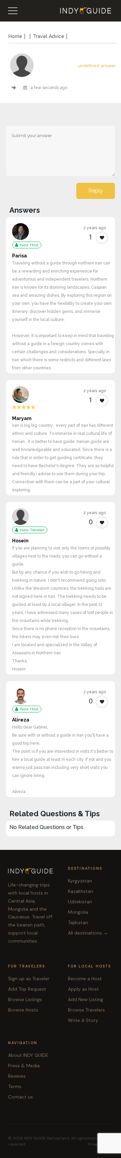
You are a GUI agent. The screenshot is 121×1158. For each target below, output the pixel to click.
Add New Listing (85, 999)
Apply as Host (83, 989)
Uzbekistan (80, 902)
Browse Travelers (86, 1010)
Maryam (22, 418)
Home (15, 36)
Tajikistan (78, 922)
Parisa (19, 255)
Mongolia (78, 912)
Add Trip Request (27, 989)
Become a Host (85, 979)
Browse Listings (25, 999)
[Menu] (12, 10)
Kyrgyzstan (80, 881)
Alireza (20, 719)
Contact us (20, 1097)
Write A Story (83, 1020)
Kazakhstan (80, 891)
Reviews (17, 1076)
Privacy (95, 1144)
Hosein (20, 540)
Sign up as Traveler (28, 979)
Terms (15, 1086)
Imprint (95, 1138)
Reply (95, 191)
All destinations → (88, 933)
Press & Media (24, 1066)
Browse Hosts (23, 1010)
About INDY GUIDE (28, 1055)
